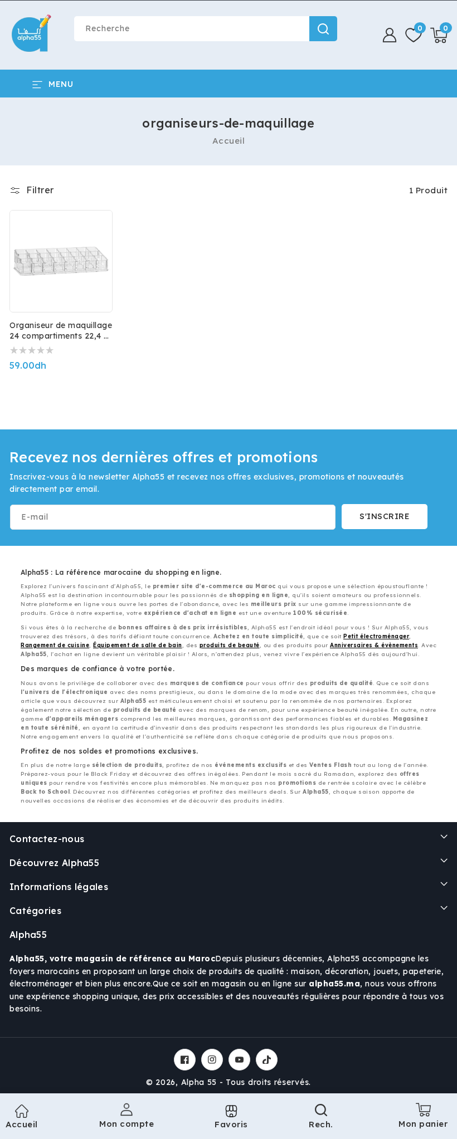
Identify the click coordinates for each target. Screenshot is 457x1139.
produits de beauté (230, 645)
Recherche (323, 28)
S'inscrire (384, 516)
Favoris (231, 1124)
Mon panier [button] (423, 1120)
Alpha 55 (199, 1082)
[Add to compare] (96, 233)
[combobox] (205, 28)
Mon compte (126, 1123)
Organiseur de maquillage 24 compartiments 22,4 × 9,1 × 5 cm (60, 330)
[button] (439, 35)
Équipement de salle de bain (137, 645)
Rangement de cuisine (55, 645)
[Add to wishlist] (96, 209)
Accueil (228, 140)
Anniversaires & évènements (374, 645)
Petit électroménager (376, 636)
